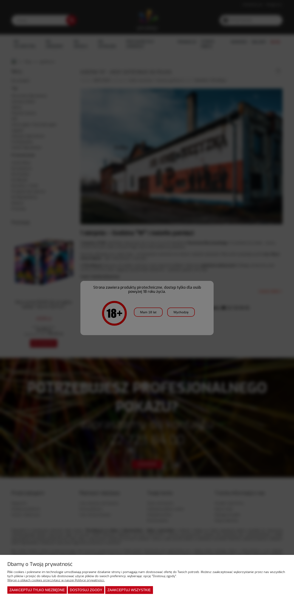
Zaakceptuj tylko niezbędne (37, 590)
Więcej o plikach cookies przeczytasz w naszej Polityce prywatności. (56, 580)
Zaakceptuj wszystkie (129, 590)
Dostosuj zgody (86, 590)
